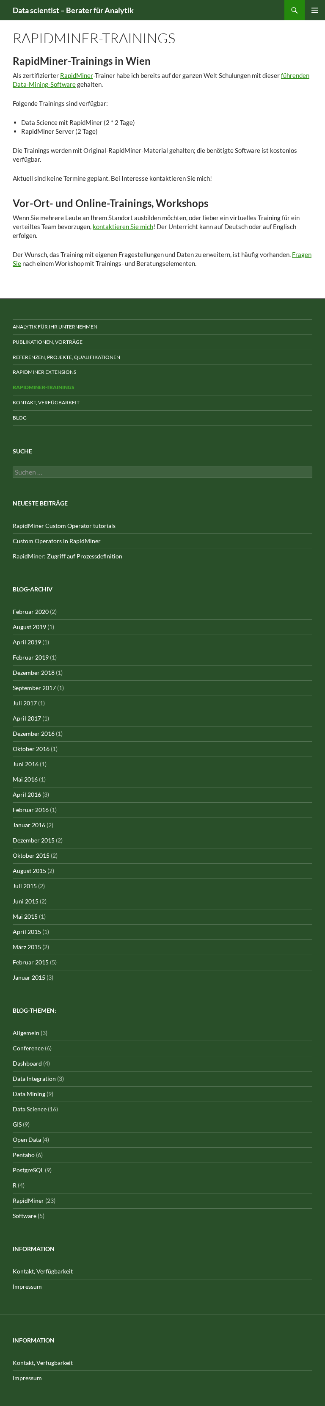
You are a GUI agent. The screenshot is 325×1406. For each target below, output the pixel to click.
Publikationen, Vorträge (48, 342)
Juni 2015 (26, 901)
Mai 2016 (25, 779)
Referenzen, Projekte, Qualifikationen (66, 357)
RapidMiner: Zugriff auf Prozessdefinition (67, 556)
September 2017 (34, 687)
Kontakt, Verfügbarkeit (46, 402)
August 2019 (29, 626)
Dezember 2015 (34, 840)
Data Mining (29, 1093)
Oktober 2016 (31, 748)
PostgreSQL (28, 1170)
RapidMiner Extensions (44, 372)
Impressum (27, 1286)
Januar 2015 (29, 977)
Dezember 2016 (34, 733)
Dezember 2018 (34, 672)
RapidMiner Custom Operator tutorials (64, 525)
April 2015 (27, 931)
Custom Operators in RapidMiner (57, 540)
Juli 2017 (25, 703)
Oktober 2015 (31, 855)
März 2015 (27, 946)
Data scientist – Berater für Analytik (73, 10)
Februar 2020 (31, 611)
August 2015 (29, 870)
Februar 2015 (31, 962)
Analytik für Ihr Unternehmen (55, 326)
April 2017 (27, 718)
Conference (28, 1048)
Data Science (30, 1109)
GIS (17, 1124)
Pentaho (24, 1154)
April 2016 (27, 794)
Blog (20, 417)
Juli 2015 (25, 885)
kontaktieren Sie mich (123, 226)
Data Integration (34, 1078)
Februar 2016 (31, 809)
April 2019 (27, 642)
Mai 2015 (25, 916)
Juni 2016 (26, 764)
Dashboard (27, 1063)
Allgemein (26, 1032)
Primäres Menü (315, 10)
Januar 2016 (29, 825)
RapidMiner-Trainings (43, 387)
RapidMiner (76, 75)
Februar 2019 (31, 657)
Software (24, 1215)
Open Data (27, 1139)
